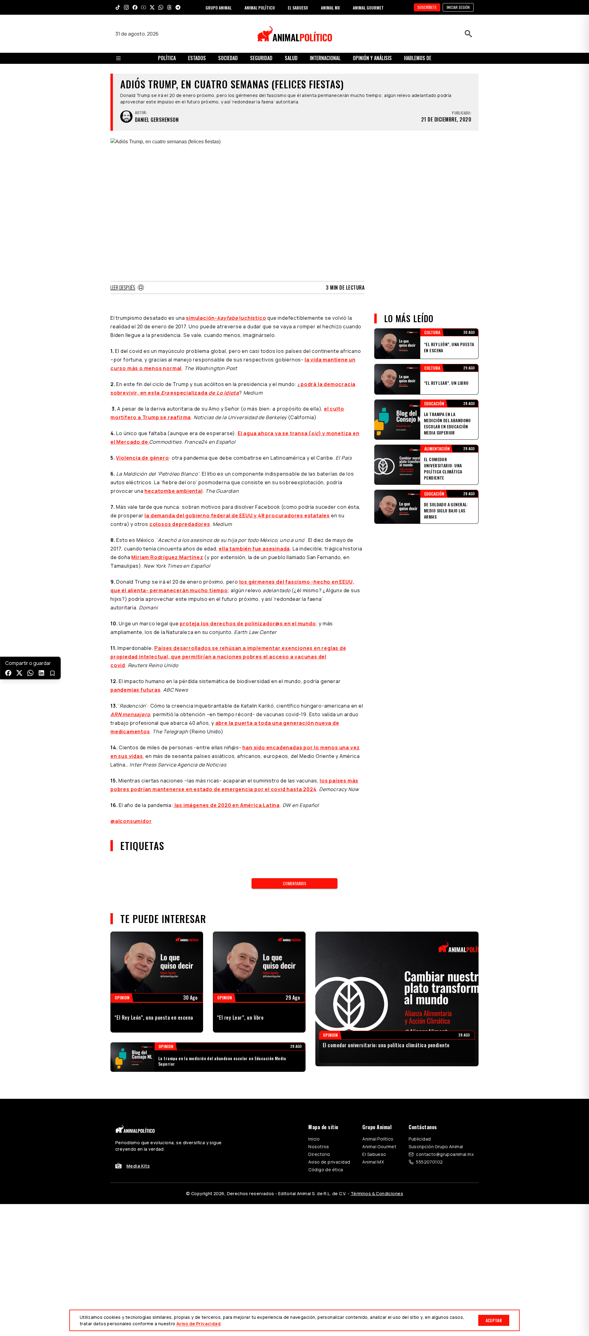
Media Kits (138, 1166)
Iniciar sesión (458, 7)
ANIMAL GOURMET (368, 7)
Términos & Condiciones (377, 1193)
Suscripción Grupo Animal (436, 1146)
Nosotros (318, 1146)
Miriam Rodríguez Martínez (167, 557)
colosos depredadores (179, 524)
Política (167, 58)
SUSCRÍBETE (427, 7)
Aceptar (494, 1320)
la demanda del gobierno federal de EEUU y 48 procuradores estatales (237, 515)
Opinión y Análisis (372, 58)
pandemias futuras (135, 689)
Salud (291, 58)
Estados (197, 58)
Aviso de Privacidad (198, 1323)
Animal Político (377, 1139)
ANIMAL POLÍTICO (259, 7)
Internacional (325, 58)
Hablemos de (417, 58)
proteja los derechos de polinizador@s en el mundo (248, 623)
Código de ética (325, 1169)
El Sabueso (374, 1154)
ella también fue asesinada (254, 548)
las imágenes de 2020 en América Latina (226, 805)
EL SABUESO (298, 7)
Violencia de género (142, 457)
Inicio (314, 1139)
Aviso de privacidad (329, 1162)
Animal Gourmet (379, 1146)
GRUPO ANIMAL (219, 7)
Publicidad (420, 1139)
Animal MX (373, 1162)
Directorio (319, 1154)
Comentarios (294, 883)
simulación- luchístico (226, 318)
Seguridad (261, 58)
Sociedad (228, 58)
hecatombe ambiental (173, 491)
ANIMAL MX (330, 7)
